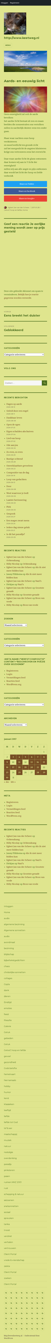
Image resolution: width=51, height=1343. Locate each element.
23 (7, 772)
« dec (6, 782)
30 (7, 777)
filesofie (8, 1020)
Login (9, 674)
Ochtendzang (13, 560)
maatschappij (10, 1134)
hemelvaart (9, 1074)
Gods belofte (10, 1068)
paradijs (7, 1164)
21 (38, 767)
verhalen (8, 1242)
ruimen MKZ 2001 (13, 1182)
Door (8, 486)
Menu (8, 45)
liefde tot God (11, 1122)
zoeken (7, 1278)
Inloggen (8, 906)
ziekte (7, 1266)
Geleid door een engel (17, 411)
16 (7, 767)
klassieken (9, 1104)
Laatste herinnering (16, 500)
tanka (7, 1224)
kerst (6, 1098)
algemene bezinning (14, 924)
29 (44, 772)
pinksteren (9, 1170)
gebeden (8, 1038)
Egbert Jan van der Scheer (18, 207)
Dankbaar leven (14, 417)
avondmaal (9, 942)
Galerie (7, 1026)
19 (25, 767)
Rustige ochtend (14, 459)
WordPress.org (13, 684)
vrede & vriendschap (14, 1260)
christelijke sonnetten (15, 972)
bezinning (9, 948)
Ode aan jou (12, 445)
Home (25, 210)
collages (8, 978)
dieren (7, 996)
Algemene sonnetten (14, 930)
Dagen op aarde (14, 404)
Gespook (10, 513)
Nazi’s (38, 581)
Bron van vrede (30, 605)
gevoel (7, 1056)
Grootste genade (31, 594)
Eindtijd (8, 1002)
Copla (7, 984)
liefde (7, 1116)
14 (38, 762)
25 (19, 772)
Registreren (12, 670)
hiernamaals (10, 1080)
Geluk (7, 1032)
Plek (8, 507)
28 (38, 772)
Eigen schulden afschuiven (19, 431)
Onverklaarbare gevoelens (19, 465)
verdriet (8, 1236)
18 (19, 767)
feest (6, 1014)
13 (32, 762)
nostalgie (8, 1152)
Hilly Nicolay (12, 564)
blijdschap (9, 954)
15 (44, 762)
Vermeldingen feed (15, 677)
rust (6, 1188)
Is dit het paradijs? (15, 534)
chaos (7, 966)
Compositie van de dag (17, 472)
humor (7, 1092)
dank (6, 990)
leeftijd (7, 1110)
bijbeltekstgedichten (14, 960)
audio (7, 918)
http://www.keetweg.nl (21, 38)
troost (7, 1230)
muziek (7, 1140)
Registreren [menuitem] (14, 3)
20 (31, 767)
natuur (7, 1146)
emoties (8, 1008)
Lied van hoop (13, 438)
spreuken (9, 1218)
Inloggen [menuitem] (4, 3)
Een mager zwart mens (17, 520)
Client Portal (10, 1254)
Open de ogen (13, 424)
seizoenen (9, 1200)
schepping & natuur (14, 1194)
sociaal (7, 1212)
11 (19, 762)
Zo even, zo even (14, 452)
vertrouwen (10, 1248)
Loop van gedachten (16, 479)
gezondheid (10, 1062)
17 (13, 767)
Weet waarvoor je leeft (17, 493)
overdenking (10, 1158)
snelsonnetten (11, 1206)
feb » (13, 782)
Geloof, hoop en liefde (13, 210)
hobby (7, 1086)
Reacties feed (13, 681)
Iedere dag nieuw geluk (18, 527)
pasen (7, 1176)
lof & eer (8, 1128)
